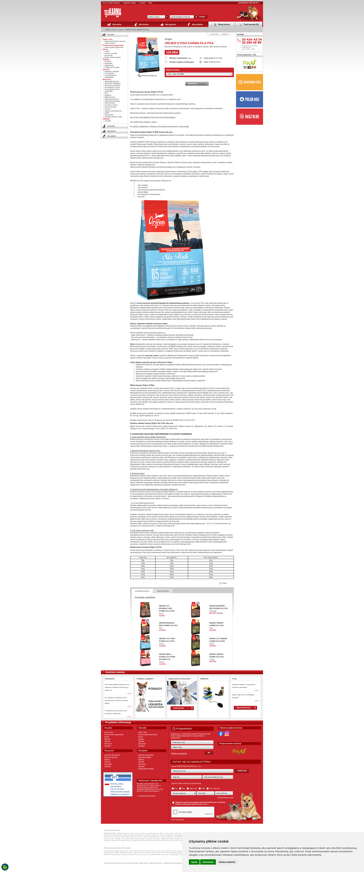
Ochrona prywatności (130, 863)
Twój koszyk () (251, 24)
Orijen (168, 39)
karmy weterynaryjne (113, 57)
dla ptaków (197, 24)
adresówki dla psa (112, 81)
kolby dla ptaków (144, 757)
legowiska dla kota (139, 840)
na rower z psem (111, 105)
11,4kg (216, 656)
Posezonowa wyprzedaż (113, 735)
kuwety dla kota (126, 840)
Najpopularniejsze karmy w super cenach (115, 42)
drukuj (224, 583)
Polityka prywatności (179, 754)
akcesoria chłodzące (113, 83)
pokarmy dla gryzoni (112, 755)
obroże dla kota (161, 840)
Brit (174, 851)
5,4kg (218, 641)
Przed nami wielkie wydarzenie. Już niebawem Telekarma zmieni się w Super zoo (117, 687)
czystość (108, 61)
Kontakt (240, 34)
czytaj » (129, 693)
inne (106, 93)
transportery (109, 115)
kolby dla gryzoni (110, 757)
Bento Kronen (150, 851)
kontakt (142, 3)
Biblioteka (204, 679)
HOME (107, 29)
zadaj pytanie (178, 708)
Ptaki (203, 788)
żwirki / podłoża (175, 839)
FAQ (150, 3)
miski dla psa (110, 103)
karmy (106, 737)
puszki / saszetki (111, 53)
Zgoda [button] (194, 862)
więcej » (206, 804)
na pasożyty (109, 73)
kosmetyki (108, 63)
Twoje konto (223, 24)
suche (121, 29)
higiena (107, 739)
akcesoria (108, 744)
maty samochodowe (112, 101)
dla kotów (143, 24)
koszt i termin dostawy (111, 3)
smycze (107, 109)
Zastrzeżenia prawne (147, 796)
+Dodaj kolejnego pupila (225, 797)
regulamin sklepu (129, 3)
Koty (183, 788)
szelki (107, 113)
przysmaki (108, 55)
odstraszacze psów (112, 67)
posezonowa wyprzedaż (114, 47)
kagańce (108, 95)
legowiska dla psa (112, 99)
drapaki (113, 840)
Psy (176, 788)
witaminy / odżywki (112, 71)
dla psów (116, 24)
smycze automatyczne (113, 111)
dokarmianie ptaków (146, 769)
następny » (225, 34)
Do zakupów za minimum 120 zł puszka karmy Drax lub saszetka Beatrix (116, 700)
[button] (157, 17)
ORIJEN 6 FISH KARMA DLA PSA (137, 29)
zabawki (108, 121)
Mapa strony (143, 863)
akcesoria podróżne (112, 85)
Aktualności (109, 679)
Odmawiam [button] (208, 862)
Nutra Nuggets (109, 852)
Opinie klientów (163, 591)
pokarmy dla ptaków (146, 755)
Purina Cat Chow (139, 852)
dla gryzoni (170, 24)
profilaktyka (109, 77)
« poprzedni (214, 34)
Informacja (192, 84)
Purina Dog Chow (151, 852)
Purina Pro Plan (163, 852)
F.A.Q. (234, 679)
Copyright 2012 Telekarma (113, 863)
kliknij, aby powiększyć (149, 75)
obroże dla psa (110, 107)
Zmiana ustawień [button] (227, 862)
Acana (131, 851)
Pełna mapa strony (155, 863)
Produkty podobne (142, 591)
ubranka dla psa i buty (113, 117)
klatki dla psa (110, 97)
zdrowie (107, 741)
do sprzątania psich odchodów (112, 90)
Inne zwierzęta (214, 788)
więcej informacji (243, 708)
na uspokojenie (111, 75)
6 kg (168, 625)
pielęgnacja (109, 65)
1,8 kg (167, 641)
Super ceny (108, 732)
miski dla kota (150, 840)
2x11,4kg (218, 608)
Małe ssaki (193, 788)
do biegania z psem (112, 87)
